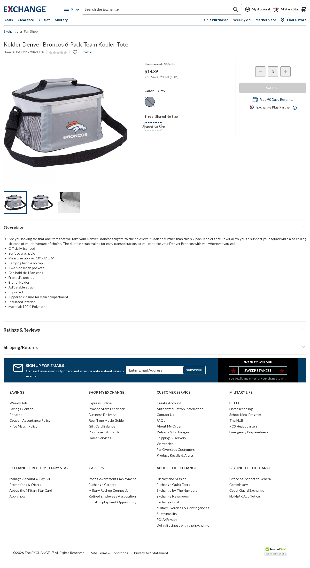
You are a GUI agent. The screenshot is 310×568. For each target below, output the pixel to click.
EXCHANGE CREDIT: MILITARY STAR (39, 468)
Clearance (26, 20)
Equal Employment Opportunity (112, 502)
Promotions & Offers (25, 484)
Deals (8, 20)
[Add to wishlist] (74, 52)
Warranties (165, 444)
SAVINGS (16, 392)
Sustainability (167, 514)
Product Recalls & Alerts (175, 455)
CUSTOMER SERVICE (173, 392)
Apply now (17, 496)
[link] (58, 52)
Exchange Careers (102, 484)
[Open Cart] (303, 9)
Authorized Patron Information (180, 409)
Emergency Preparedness (248, 432)
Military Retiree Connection (110, 490)
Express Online (100, 403)
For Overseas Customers (176, 449)
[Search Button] (235, 9)
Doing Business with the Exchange (183, 525)
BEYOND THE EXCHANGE (250, 468)
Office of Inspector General (250, 479)
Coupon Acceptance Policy (29, 420)
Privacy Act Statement (151, 553)
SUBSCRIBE (194, 370)
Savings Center (21, 409)
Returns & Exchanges (173, 432)
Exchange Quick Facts (173, 484)
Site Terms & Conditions (109, 553)
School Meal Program (245, 414)
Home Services (100, 438)
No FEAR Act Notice (244, 496)
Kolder (88, 52)
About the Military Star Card (30, 490)
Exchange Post (168, 502)
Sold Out (273, 88)
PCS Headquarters (243, 426)
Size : (149, 116)
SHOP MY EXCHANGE (106, 392)
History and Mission (171, 479)
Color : (150, 91)
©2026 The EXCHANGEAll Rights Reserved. (49, 552)
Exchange (11, 31)
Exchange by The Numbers (177, 490)
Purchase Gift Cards (104, 432)
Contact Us (165, 414)
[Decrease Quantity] (260, 71)
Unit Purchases (216, 20)
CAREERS (96, 468)
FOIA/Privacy (167, 519)
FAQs (161, 420)
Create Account (169, 403)
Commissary (238, 484)
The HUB (236, 420)
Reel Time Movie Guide (106, 420)
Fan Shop (31, 31)
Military (61, 20)
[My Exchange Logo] (34, 9)
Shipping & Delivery (171, 438)
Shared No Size (153, 126)
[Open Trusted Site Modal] (275, 551)
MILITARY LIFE (240, 392)
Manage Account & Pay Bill (29, 479)
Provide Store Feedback (107, 409)
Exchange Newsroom (173, 496)
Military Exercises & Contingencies (183, 508)
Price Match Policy (23, 426)
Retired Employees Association (112, 496)
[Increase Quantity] (285, 71)
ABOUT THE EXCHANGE (177, 468)
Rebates (15, 414)
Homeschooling (241, 409)
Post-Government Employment (112, 479)
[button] (155, 329)
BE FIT (234, 403)
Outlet (44, 20)
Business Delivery (102, 414)
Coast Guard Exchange (246, 490)
